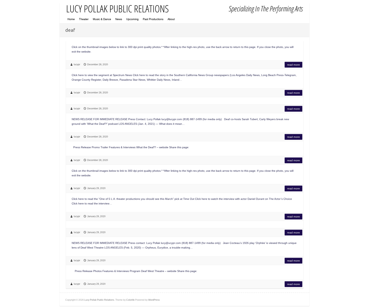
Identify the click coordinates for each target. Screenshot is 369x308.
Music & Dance (102, 19)
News (118, 19)
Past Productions (153, 19)
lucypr (77, 64)
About (171, 19)
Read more (293, 64)
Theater (84, 19)
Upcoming (132, 19)
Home (71, 19)
